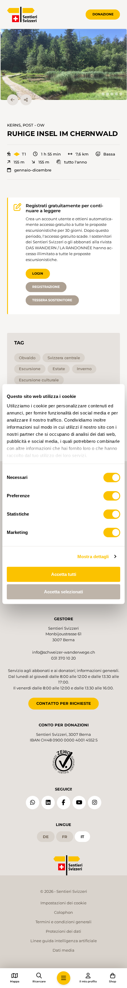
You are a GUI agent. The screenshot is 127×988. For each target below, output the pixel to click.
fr (64, 836)
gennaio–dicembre (32, 170)
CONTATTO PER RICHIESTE (63, 703)
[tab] (103, 94)
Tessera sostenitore (52, 300)
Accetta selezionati (63, 591)
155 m (19, 162)
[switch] (111, 496)
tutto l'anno (75, 162)
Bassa (109, 154)
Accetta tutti (63, 574)
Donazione (102, 14)
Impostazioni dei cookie (63, 902)
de (46, 836)
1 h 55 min (51, 154)
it (82, 836)
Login (37, 273)
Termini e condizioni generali (63, 921)
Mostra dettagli (93, 556)
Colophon (63, 912)
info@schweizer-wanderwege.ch (63, 652)
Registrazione (46, 287)
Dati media (63, 950)
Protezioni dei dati (63, 931)
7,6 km (82, 154)
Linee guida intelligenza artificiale (63, 940)
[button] (64, 64)
